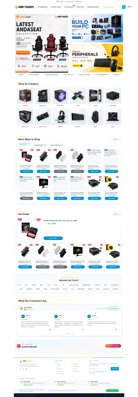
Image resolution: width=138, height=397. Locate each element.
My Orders (59, 368)
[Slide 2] (35, 71)
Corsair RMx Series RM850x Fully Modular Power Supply (77, 193)
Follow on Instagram (114, 345)
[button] (18, 322)
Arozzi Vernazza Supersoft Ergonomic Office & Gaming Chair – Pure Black (111, 166)
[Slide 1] (32, 71)
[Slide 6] (47, 71)
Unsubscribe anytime (99, 371)
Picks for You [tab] (40, 145)
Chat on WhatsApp (113, 390)
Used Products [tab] (56, 145)
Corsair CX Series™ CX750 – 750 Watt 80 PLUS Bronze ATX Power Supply (94, 193)
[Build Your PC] (96, 28)
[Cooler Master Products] (41, 43)
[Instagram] (23, 369)
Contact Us (60, 371)
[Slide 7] (51, 71)
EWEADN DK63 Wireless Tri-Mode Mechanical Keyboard (77, 166)
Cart (58, 366)
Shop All (59, 364)
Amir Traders (28, 307)
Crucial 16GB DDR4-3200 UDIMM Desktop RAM (60, 193)
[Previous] (18, 43)
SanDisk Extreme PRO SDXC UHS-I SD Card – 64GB (26, 166)
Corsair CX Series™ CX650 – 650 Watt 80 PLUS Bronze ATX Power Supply (111, 193)
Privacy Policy (60, 373)
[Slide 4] (41, 71)
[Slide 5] (44, 71)
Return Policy (76, 371)
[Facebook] (20, 369)
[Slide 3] (38, 71)
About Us (75, 368)
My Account (75, 366)
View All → (116, 139)
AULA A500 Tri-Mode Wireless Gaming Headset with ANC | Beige (94, 166)
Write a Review (114, 308)
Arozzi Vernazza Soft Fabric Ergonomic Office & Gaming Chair (26, 193)
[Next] (65, 43)
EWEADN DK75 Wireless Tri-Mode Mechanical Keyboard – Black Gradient (43, 166)
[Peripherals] (96, 58)
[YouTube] (26, 369)
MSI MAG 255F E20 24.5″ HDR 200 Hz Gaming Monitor (43, 193)
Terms (119, 395)
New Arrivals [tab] (24, 144)
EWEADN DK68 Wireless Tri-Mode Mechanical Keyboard (60, 166)
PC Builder (75, 364)
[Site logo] (24, 7)
